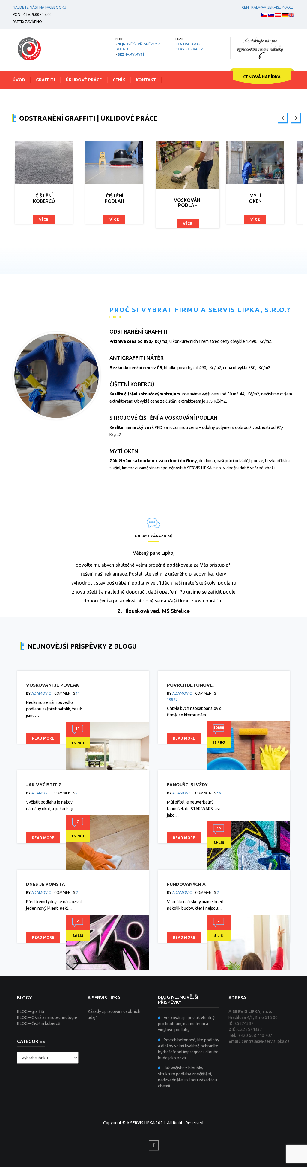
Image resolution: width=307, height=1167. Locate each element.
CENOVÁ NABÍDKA (262, 76)
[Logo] (29, 48)
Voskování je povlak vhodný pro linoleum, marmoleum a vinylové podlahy (186, 1023)
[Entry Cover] (107, 766)
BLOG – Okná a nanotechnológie (47, 1017)
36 (219, 793)
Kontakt (146, 79)
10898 (172, 699)
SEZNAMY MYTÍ (131, 54)
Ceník (119, 79)
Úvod (19, 79)
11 (78, 693)
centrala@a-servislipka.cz (268, 7)
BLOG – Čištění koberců (38, 1023)
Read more (43, 738)
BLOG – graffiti (30, 1011)
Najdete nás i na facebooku (39, 7)
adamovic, (41, 693)
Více (31, 219)
